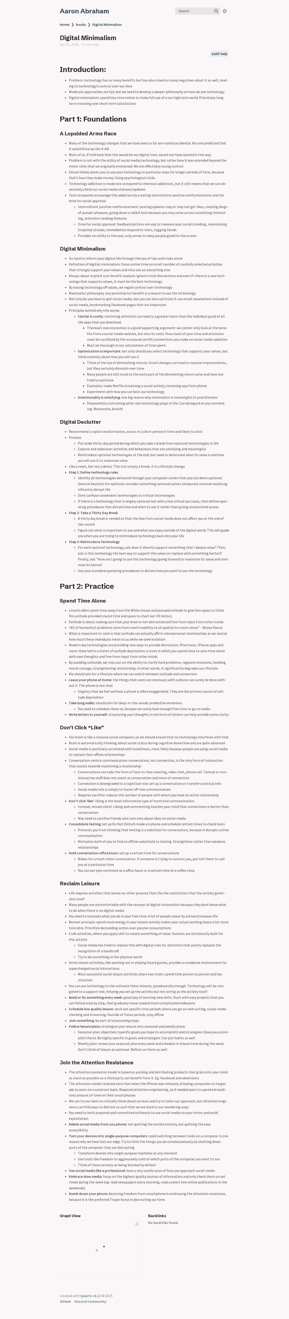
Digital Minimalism (107, 24)
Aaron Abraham (84, 11)
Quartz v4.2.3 (90, 1295)
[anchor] (110, 69)
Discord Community (90, 1301)
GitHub (65, 1301)
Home (64, 24)
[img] (216, 11)
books (81, 24)
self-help (220, 54)
